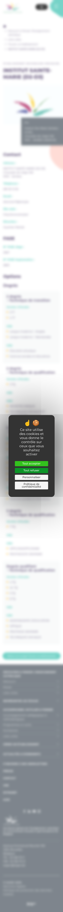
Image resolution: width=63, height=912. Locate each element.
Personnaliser (31, 477)
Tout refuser (31, 470)
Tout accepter (31, 463)
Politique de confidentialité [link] (31, 485)
